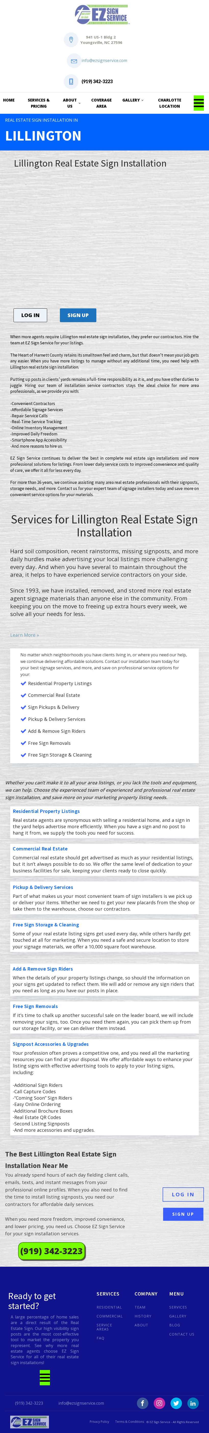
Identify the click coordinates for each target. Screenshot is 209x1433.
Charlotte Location (169, 103)
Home (9, 100)
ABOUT (141, 1325)
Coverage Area (101, 103)
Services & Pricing (39, 103)
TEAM (140, 1307)
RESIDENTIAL (109, 1307)
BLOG (174, 1325)
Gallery (131, 100)
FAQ (100, 1338)
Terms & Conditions (129, 1422)
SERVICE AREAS (104, 1327)
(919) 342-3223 (97, 81)
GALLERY (177, 1316)
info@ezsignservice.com (104, 60)
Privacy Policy (99, 1422)
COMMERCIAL (110, 1316)
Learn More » (24, 635)
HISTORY (143, 1316)
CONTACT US (181, 1334)
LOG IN (30, 315)
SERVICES (178, 1307)
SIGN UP (78, 315)
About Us (70, 103)
